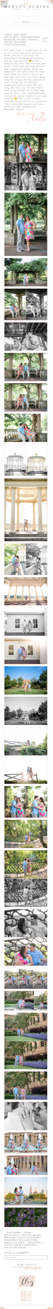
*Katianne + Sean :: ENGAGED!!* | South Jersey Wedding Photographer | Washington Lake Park (22, 1236)
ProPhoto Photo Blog (31, 1306)
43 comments (17, 1253)
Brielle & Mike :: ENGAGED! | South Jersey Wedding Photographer (23, 1245)
